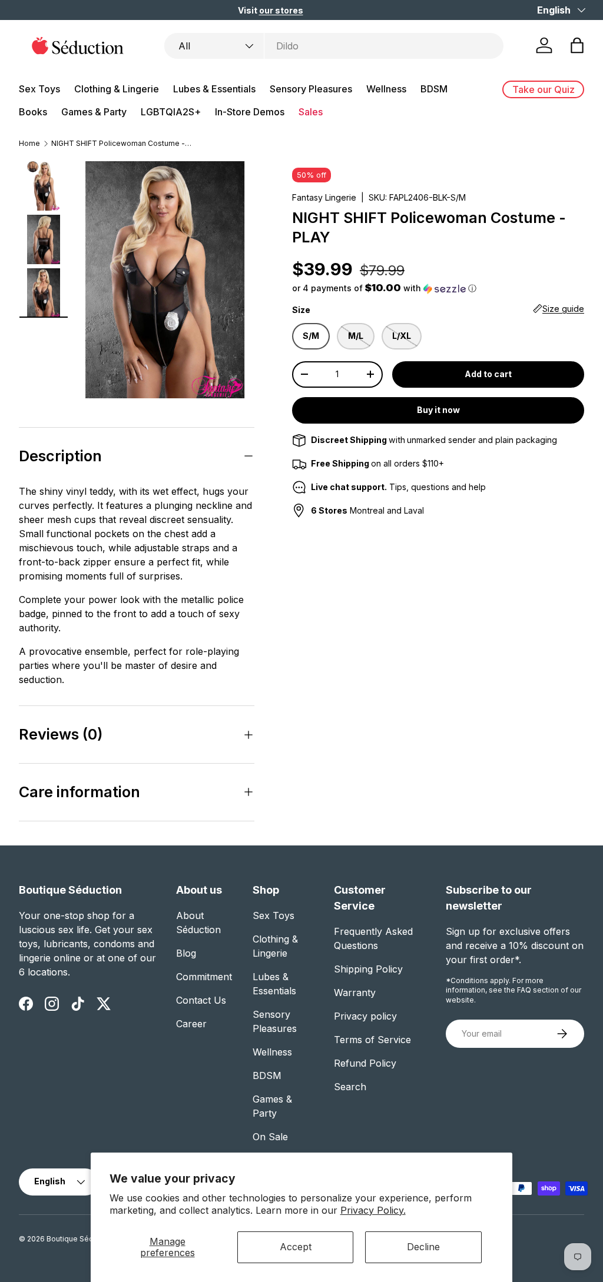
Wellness (272, 1052)
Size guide (563, 309)
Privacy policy (365, 1016)
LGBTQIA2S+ (171, 112)
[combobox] (333, 46)
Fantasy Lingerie (324, 197)
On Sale (270, 1137)
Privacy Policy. (373, 1210)
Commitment (204, 977)
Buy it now (438, 410)
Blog (186, 953)
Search (350, 1087)
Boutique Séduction (81, 1238)
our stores (281, 10)
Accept (296, 1247)
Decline (423, 1247)
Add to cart (488, 374)
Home (29, 143)
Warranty (355, 992)
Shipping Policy (368, 969)
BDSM (267, 1075)
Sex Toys (273, 915)
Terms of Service (372, 1039)
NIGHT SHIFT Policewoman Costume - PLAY (122, 143)
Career (191, 1024)
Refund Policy (365, 1063)
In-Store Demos (249, 112)
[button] (577, 45)
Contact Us (201, 1000)
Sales (311, 112)
